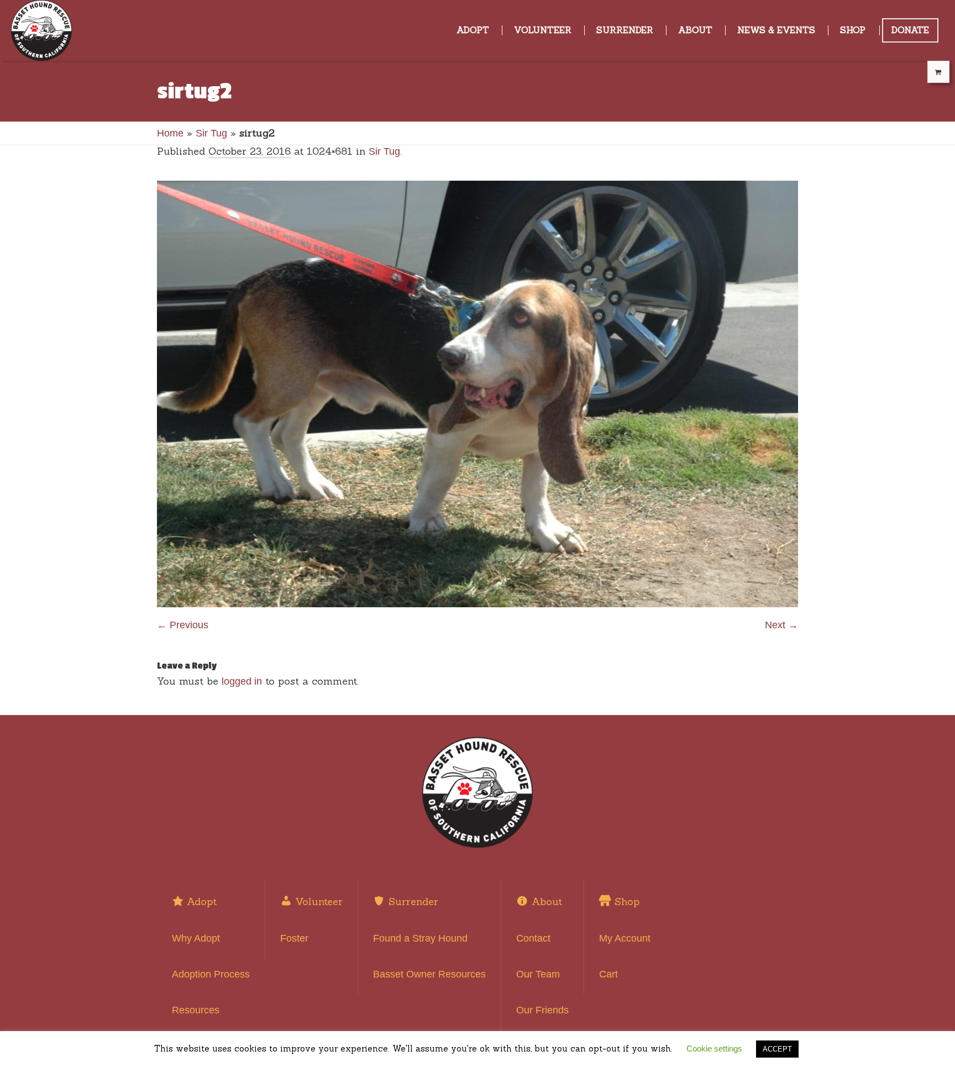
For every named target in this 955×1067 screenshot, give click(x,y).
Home (170, 133)
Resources (195, 1010)
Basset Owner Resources (429, 974)
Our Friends (542, 1010)
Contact (533, 938)
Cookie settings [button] (714, 1048)
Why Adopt (196, 938)
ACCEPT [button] (777, 1049)
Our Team (538, 974)
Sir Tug (211, 133)
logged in (242, 681)
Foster (294, 938)
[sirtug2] (477, 394)
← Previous (182, 624)
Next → (781, 624)
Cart (608, 974)
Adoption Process (211, 974)
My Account (624, 938)
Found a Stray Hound (420, 938)
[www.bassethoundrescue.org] (477, 792)
